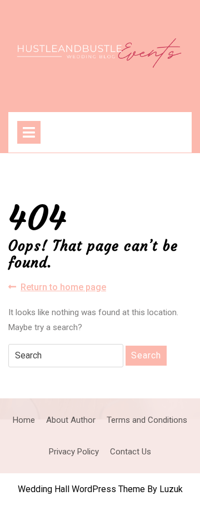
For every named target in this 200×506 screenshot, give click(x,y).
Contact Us (130, 452)
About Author (71, 420)
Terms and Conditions (147, 420)
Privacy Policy (74, 452)
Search (146, 355)
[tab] (29, 132)
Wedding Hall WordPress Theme (81, 489)
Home (24, 420)
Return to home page (63, 287)
